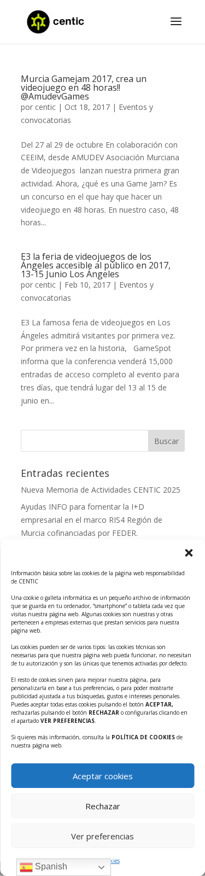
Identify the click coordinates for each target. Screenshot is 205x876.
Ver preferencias (102, 836)
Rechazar (102, 806)
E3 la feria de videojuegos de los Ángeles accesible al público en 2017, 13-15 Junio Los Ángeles (96, 265)
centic (45, 107)
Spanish (50, 866)
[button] (188, 552)
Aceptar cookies (103, 775)
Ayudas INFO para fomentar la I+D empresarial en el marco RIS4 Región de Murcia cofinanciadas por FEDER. (91, 519)
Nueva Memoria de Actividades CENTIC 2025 (100, 489)
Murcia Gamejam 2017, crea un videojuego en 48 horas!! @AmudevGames (84, 87)
